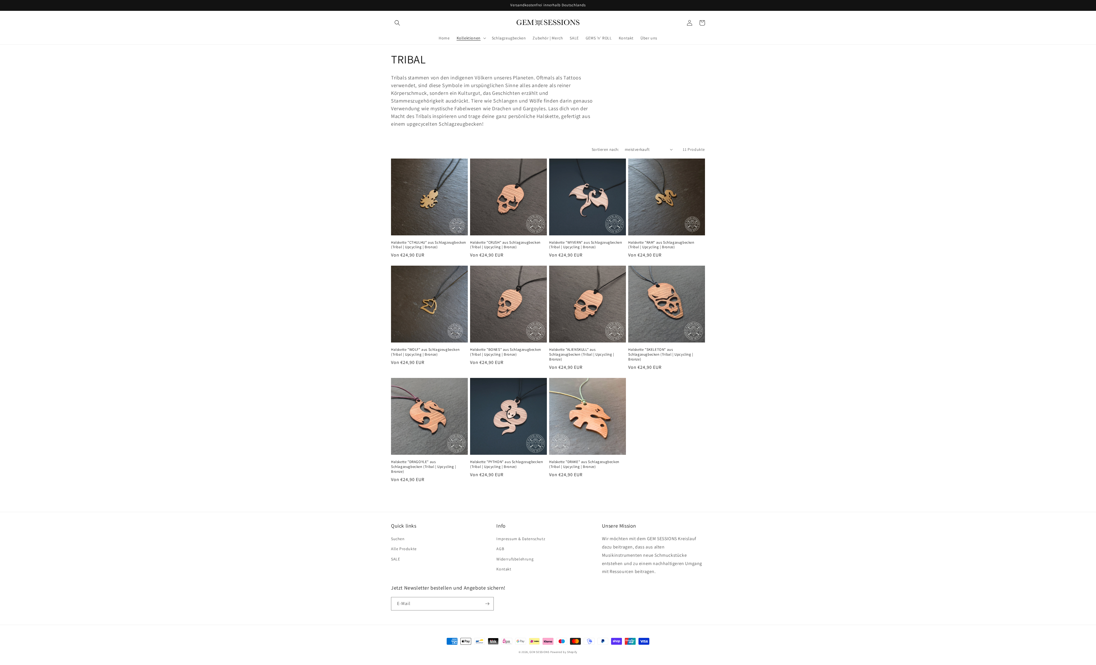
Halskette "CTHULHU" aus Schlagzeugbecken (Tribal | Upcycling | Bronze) (428, 245)
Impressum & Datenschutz (520, 538)
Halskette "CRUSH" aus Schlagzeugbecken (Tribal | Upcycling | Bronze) (505, 245)
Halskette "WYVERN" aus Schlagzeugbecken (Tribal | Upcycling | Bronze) (585, 245)
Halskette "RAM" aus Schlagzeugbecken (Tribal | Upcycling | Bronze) (661, 245)
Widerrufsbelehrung (514, 559)
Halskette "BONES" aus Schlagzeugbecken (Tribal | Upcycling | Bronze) (505, 352)
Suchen (398, 538)
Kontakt (503, 569)
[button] (397, 23)
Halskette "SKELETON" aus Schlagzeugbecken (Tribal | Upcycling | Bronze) (660, 354)
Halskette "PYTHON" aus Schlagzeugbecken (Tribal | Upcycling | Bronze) (506, 464)
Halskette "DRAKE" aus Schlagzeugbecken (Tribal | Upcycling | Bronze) (584, 464)
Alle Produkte (404, 548)
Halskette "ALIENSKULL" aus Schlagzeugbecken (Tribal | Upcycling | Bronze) (581, 354)
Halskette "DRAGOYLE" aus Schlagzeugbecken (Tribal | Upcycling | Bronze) (423, 467)
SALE (395, 559)
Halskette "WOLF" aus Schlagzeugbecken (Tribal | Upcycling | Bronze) (425, 352)
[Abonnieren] (487, 603)
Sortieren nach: (605, 149)
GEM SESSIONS (539, 652)
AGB (500, 548)
